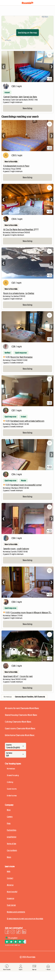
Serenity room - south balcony (16, 549)
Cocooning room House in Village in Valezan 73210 (32, 612)
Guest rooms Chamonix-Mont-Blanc (20, 728)
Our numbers (12, 850)
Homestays (11, 769)
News (9, 857)
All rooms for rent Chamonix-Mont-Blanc (22, 708)
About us (10, 885)
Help (8, 871)
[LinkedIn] (24, 932)
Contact (10, 878)
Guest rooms (11, 789)
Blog (8, 810)
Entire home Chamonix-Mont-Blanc (19, 735)
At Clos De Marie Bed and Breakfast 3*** (21, 229)
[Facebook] (7, 932)
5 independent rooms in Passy (16, 166)
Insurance (10, 898)
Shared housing (13, 775)
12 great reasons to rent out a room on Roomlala (25, 919)
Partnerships (11, 830)
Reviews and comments (16, 912)
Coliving (10, 782)
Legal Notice (11, 837)
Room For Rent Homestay (22, 357)
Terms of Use (11, 844)
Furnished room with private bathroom (27, 421)
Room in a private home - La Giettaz (18, 293)
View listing (27, 108)
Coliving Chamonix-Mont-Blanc (18, 722)
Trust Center (11, 905)
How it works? (12, 892)
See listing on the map (27, 32)
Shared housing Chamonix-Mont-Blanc (21, 715)
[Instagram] (13, 932)
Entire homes (12, 796)
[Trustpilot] (15, 945)
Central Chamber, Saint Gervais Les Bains (20, 97)
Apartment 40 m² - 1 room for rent (18, 676)
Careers (10, 817)
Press (8, 823)
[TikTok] (18, 932)
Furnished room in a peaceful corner (26, 485)
